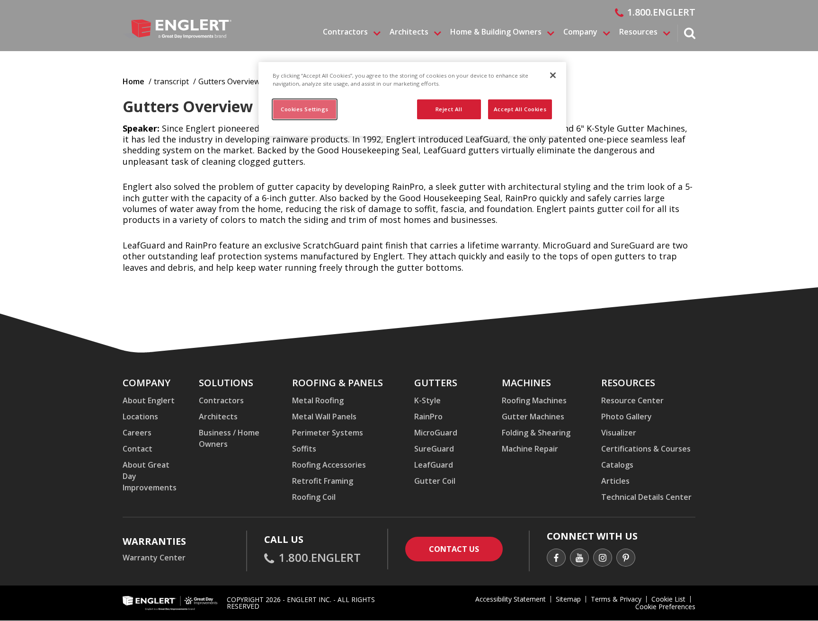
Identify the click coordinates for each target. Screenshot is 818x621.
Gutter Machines (533, 416)
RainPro (428, 416)
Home (133, 81)
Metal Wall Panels (324, 416)
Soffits (304, 449)
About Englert (149, 400)
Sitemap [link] (568, 598)
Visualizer (618, 432)
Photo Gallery (626, 416)
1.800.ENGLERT (661, 12)
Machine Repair (530, 449)
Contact (137, 449)
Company (580, 32)
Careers (137, 432)
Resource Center (632, 400)
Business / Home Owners (229, 438)
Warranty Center (154, 557)
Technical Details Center (646, 497)
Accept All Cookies (520, 109)
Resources (638, 32)
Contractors (345, 32)
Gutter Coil (434, 481)
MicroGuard (435, 432)
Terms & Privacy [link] (616, 598)
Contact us (466, 548)
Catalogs (617, 465)
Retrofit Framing (322, 481)
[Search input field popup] (689, 34)
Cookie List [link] (668, 598)
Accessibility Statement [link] (510, 598)
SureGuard (434, 449)
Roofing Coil (314, 497)
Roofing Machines (534, 400)
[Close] (552, 75)
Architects (409, 32)
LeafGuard (433, 465)
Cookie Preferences (665, 607)
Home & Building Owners (496, 32)
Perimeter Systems (327, 432)
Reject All (449, 109)
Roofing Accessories (329, 465)
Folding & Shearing (536, 432)
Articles (615, 481)
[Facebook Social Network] (556, 559)
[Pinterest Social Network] (625, 559)
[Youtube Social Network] (579, 559)
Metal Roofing (318, 400)
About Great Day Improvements (150, 476)
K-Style (427, 400)
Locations (140, 416)
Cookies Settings (305, 109)
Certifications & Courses (646, 449)
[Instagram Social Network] (602, 559)
